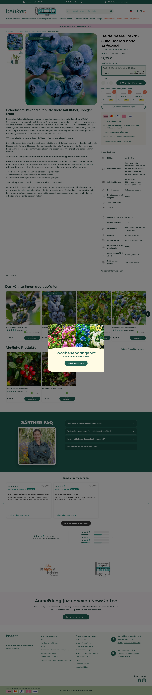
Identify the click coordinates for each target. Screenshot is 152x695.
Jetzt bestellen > (76, 363)
